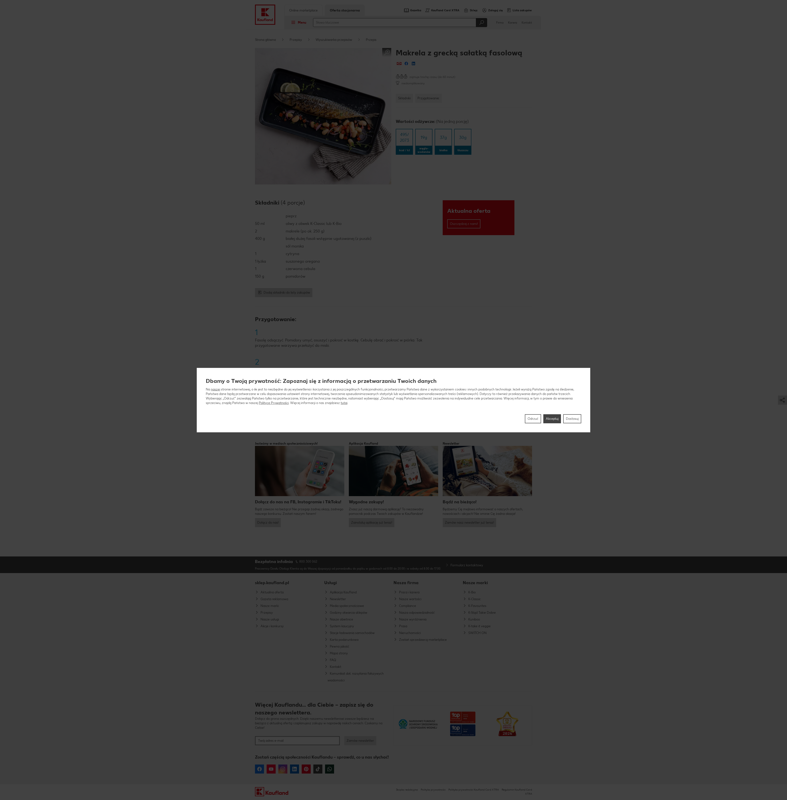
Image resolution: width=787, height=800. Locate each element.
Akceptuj (552, 418)
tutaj (344, 403)
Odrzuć (533, 418)
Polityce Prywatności (274, 403)
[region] (393, 400)
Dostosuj (572, 418)
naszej (215, 389)
